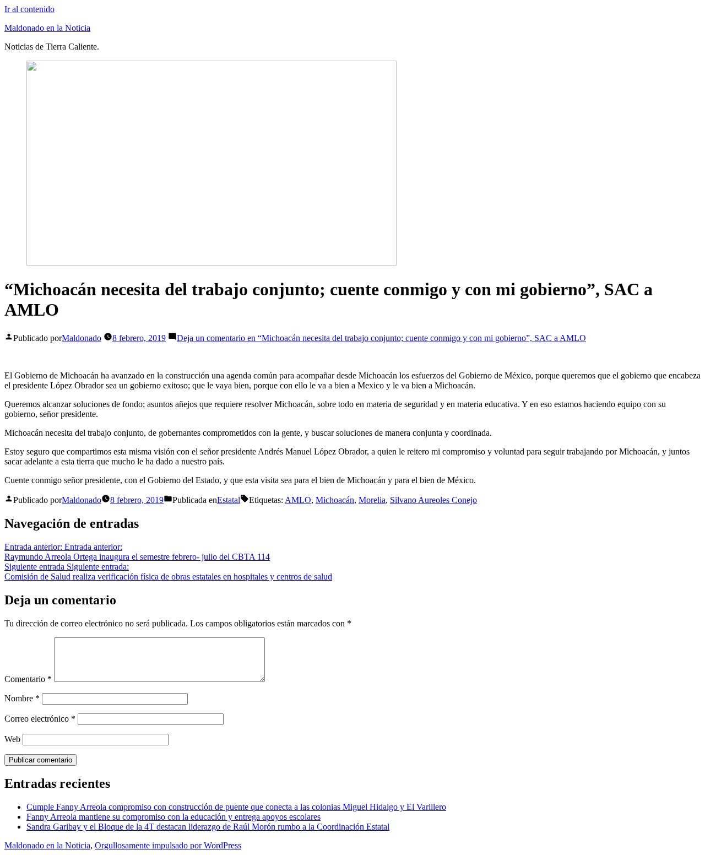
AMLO (298, 500)
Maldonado (81, 338)
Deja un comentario (381, 338)
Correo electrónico (39, 718)
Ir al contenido (29, 9)
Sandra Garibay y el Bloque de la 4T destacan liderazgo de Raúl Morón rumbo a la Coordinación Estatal (207, 826)
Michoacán (335, 500)
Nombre (22, 698)
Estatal (228, 500)
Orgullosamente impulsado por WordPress (168, 845)
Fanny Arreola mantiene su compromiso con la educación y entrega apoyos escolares (173, 816)
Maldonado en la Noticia (47, 28)
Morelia (372, 500)
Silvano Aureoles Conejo (433, 500)
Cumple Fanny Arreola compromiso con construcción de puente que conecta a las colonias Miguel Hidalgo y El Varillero (236, 806)
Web (12, 739)
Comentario (28, 679)
